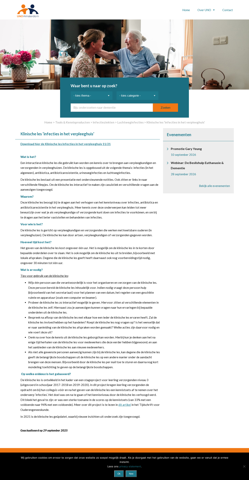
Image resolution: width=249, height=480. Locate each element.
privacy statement (130, 466)
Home (186, 10)
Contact (227, 10)
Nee (131, 473)
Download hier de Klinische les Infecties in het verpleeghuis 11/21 (65, 144)
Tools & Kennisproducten (72, 122)
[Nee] (244, 466)
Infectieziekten (103, 122)
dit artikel (124, 404)
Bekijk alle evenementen (214, 186)
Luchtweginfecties (130, 122)
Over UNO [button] (204, 10)
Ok (118, 473)
